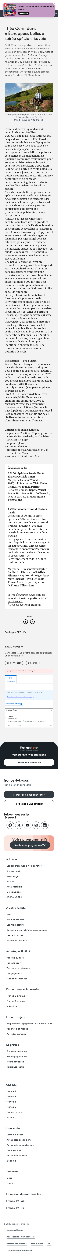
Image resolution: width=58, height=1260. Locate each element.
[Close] (54, 3)
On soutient (13, 871)
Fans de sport (14, 963)
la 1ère (10, 1117)
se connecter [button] (14, 663)
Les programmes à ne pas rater (24, 866)
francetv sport (15, 1150)
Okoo (9, 1178)
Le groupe (12, 1044)
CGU (49, 1243)
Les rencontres (15, 935)
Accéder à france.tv (29, 762)
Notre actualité (15, 1062)
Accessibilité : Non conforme (21, 1236)
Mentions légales (15, 1229)
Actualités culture (17, 1156)
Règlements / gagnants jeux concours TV (29, 1024)
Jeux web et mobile (17, 1029)
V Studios (12, 1006)
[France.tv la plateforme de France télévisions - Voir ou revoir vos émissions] (29, 748)
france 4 (11, 1102)
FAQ (9, 914)
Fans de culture (15, 958)
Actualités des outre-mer (21, 1145)
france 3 (11, 1097)
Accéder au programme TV (30, 845)
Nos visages (13, 876)
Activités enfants (16, 1034)
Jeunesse (12, 1171)
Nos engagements (17, 1057)
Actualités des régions (19, 1140)
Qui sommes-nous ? (18, 1051)
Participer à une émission (29, 803)
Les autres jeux (16, 1017)
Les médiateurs (15, 925)
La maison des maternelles (23, 1194)
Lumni (10, 1183)
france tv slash (15, 1112)
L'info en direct (15, 1135)
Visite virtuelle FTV (17, 941)
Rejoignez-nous (15, 1067)
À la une (11, 859)
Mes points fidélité (17, 979)
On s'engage (14, 892)
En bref (11, 882)
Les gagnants (14, 973)
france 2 (11, 1091)
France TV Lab (15, 1201)
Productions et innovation (23, 989)
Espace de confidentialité (19, 1250)
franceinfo (13, 1128)
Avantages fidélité (18, 951)
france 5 (11, 1107)
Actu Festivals (14, 887)
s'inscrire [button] (32, 663)
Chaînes (11, 1085)
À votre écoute (16, 908)
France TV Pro (15, 1208)
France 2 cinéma (16, 996)
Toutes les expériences (19, 968)
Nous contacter (15, 920)
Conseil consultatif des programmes (27, 930)
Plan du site (37, 1243)
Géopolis (11, 1161)
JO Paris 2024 (14, 897)
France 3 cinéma (16, 1001)
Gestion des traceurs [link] (17, 1243)
